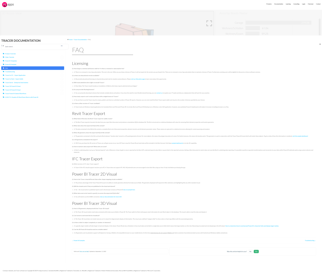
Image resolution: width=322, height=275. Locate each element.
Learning (288, 4)
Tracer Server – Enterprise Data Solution (16, 82)
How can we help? (84, 251)
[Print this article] (320, 44)
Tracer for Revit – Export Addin (14, 79)
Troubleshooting (10, 71)
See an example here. (129, 189)
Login (303, 4)
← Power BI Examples (78, 240)
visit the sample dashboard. (300, 136)
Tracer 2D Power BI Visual (12, 90)
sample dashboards (177, 143)
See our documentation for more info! (111, 196)
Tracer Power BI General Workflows (15, 93)
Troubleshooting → (310, 240)
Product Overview (10, 53)
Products (269, 4)
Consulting (296, 4)
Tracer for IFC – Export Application (15, 75)
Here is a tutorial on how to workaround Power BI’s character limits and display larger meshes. (252, 226)
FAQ (6, 68)
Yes (256, 251)
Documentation (278, 4)
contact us (159, 93)
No (250, 251)
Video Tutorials (9, 57)
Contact (318, 4)
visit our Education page (138, 79)
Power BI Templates (11, 61)
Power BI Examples (10, 64)
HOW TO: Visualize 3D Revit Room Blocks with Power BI (21, 97)
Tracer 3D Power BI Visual (12, 86)
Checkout (310, 4)
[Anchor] (90, 63)
